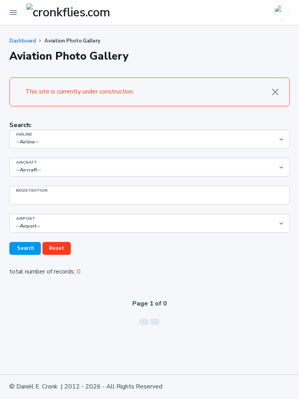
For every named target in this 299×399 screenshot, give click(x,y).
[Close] (275, 92)
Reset (56, 248)
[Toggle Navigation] (13, 12)
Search (25, 248)
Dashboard (22, 40)
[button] (264, 12)
